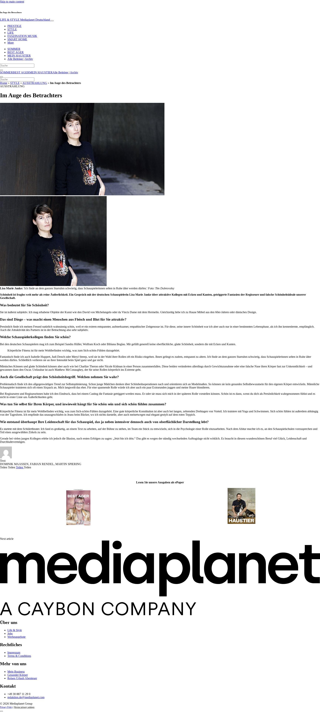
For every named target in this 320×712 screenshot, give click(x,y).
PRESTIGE (14, 26)
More (10, 42)
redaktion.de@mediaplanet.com (25, 697)
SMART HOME (17, 39)
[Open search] (1, 70)
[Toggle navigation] (52, 20)
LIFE (10, 32)
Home (3, 83)
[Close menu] (1, 76)
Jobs (10, 633)
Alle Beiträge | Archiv (20, 58)
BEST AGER (15, 52)
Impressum (13, 652)
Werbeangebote (16, 636)
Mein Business (16, 671)
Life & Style (14, 630)
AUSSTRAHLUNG (34, 83)
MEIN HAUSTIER (19, 55)
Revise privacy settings (24, 707)
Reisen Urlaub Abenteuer (22, 678)
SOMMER (13, 49)
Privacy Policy (6, 707)
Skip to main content (12, 1)
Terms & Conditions (19, 655)
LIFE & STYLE (25, 19)
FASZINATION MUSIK (22, 36)
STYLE (12, 29)
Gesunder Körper (17, 674)
